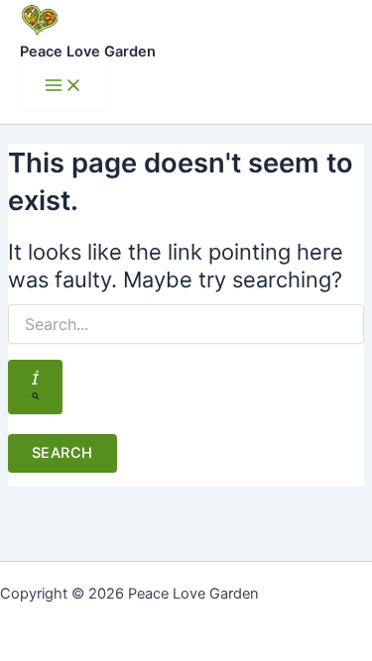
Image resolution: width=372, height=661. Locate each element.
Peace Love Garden (88, 51)
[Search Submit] (35, 387)
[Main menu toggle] (63, 86)
